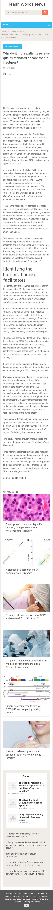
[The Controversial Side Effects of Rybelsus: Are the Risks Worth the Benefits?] (12, 790)
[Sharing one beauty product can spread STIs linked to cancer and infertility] (26, 734)
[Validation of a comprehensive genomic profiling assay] (26, 552)
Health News (16, 32)
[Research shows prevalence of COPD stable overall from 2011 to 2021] (26, 598)
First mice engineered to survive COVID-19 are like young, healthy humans (23, 709)
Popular (26, 776)
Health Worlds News (26, 4)
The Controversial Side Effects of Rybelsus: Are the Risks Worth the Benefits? (31, 787)
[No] (49, 900)
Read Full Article (18, 478)
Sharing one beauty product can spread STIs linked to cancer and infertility (23, 754)
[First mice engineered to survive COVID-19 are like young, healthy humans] (26, 688)
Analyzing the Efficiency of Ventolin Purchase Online (31, 817)
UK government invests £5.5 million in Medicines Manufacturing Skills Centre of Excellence (26, 663)
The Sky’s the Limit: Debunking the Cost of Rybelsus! (30, 803)
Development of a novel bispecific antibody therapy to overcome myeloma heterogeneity (24, 527)
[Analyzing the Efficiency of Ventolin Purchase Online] (12, 822)
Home (3, 32)
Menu (5, 24)
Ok (27, 906)
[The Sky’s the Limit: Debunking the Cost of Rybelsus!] (12, 807)
